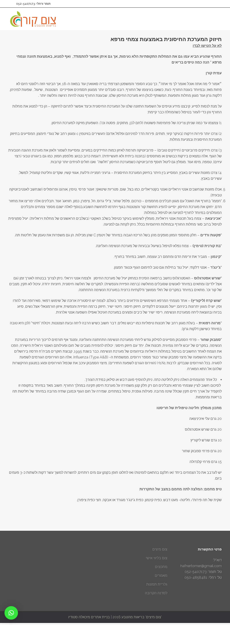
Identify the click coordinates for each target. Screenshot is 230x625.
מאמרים (161, 575)
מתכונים (161, 567)
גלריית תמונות (156, 584)
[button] (11, 613)
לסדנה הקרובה (156, 593)
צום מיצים (159, 549)
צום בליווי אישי (156, 558)
